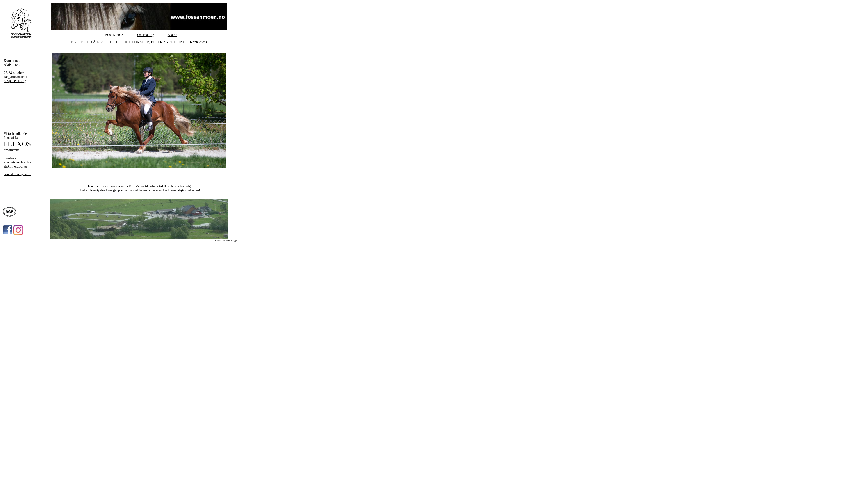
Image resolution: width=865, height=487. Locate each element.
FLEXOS (17, 144)
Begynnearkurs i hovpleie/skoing (15, 79)
